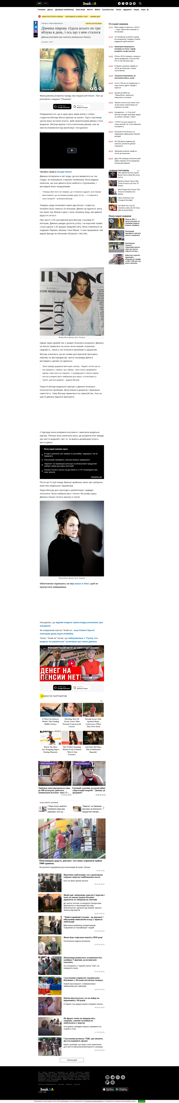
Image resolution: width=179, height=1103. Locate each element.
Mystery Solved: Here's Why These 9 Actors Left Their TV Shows (128, 183)
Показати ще (96, 477)
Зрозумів (142, 1101)
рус (46, 3)
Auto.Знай (80, 10)
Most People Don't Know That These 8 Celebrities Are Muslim (129, 192)
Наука (136, 10)
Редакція (69, 1084)
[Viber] (123, 3)
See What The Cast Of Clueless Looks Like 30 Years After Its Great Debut (129, 208)
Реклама (61, 1084)
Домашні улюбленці (64, 10)
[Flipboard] (130, 3)
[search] (140, 3)
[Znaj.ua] (89, 3)
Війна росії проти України (52, 16)
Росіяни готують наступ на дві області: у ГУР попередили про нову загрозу (70, 471)
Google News (64, 172)
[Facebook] (36, 23)
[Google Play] (121, 1089)
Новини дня (95, 16)
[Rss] (126, 3)
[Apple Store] (108, 1089)
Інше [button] (143, 10)
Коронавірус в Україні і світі (76, 16)
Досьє (50, 10)
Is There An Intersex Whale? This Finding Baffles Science (50, 721)
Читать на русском (93, 23)
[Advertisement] (72, 251)
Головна (41, 10)
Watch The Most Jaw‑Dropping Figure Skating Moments (50, 749)
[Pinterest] (134, 3)
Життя (90, 10)
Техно (118, 10)
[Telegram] (119, 3)
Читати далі (72, 1060)
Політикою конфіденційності (94, 1101)
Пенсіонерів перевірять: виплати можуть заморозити (67, 460)
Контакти (77, 1084)
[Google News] (123, 1077)
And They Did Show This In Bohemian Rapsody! (93, 749)
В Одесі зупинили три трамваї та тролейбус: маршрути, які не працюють (71, 455)
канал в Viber (82, 583)
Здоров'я (127, 10)
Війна (97, 10)
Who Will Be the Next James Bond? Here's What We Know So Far (129, 175)
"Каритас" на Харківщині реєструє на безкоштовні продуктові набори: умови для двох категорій (70, 465)
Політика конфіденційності (47, 1084)
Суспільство (108, 10)
